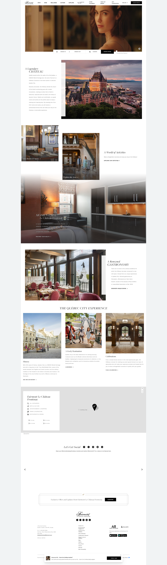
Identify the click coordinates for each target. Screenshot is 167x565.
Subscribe (110, 499)
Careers (80, 545)
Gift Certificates (82, 533)
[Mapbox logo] (26, 433)
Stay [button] (39, 2)
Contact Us (80, 525)
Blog (79, 540)
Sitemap (80, 547)
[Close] (120, 555)
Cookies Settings (124, 557)
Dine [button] (45, 2)
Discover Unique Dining (119, 288)
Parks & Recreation (36, 411)
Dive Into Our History (29, 379)
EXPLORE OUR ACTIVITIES (111, 160)
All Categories (34, 403)
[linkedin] (102, 447)
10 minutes (32, 423)
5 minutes (32, 420)
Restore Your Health (43, 236)
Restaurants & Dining (37, 414)
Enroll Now (114, 558)
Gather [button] (62, 2)
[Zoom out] (142, 390)
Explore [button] (71, 2)
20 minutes (47, 420)
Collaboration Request (83, 535)
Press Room (81, 543)
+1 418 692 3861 (43, 530)
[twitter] (89, 447)
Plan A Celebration (111, 370)
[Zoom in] (142, 388)
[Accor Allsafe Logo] (124, 526)
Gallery (79, 542)
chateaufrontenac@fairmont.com (44, 535)
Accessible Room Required (121, 53)
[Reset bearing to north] (142, 392)
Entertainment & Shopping (38, 408)
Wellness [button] (54, 2)
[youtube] (98, 447)
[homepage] (31, 2)
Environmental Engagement (81, 528)
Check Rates (107, 51)
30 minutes (47, 423)
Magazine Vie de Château (82, 538)
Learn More (68, 367)
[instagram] (93, 447)
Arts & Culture (34, 406)
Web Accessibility (82, 549)
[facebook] (84, 447)
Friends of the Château (81, 531)
